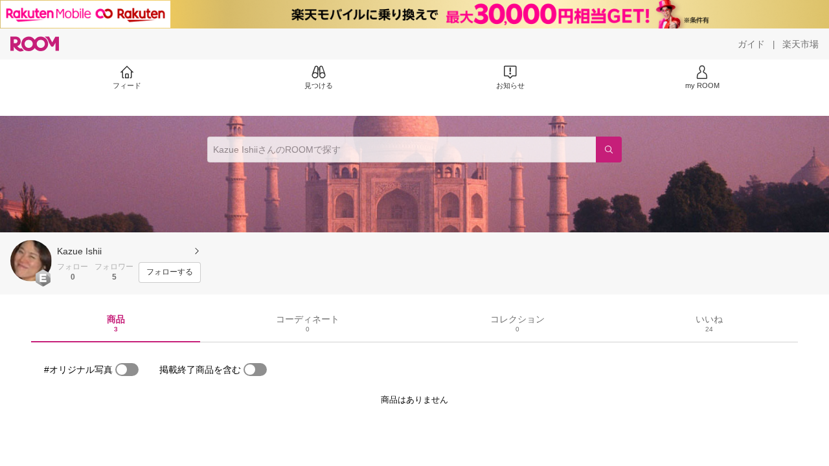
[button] (31, 261)
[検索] (609, 149)
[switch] (127, 369)
